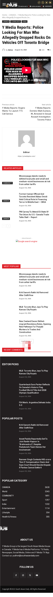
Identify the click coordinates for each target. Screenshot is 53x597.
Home (4, 15)
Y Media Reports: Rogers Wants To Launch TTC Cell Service (13, 111)
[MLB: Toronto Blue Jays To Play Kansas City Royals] (9, 310)
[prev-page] (4, 226)
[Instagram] (23, 575)
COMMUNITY (15, 21)
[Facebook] (16, 575)
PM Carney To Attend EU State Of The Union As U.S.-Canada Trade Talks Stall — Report (34, 214)
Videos (24, 21)
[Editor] (4, 50)
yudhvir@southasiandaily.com (26, 555)
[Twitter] (30, 575)
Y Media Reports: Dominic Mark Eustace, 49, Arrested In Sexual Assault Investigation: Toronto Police (40, 114)
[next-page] (8, 226)
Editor (10, 50)
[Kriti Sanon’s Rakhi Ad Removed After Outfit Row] (9, 296)
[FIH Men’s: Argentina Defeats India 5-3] (9, 406)
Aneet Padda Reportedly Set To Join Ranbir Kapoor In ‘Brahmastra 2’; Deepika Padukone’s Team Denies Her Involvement (33, 444)
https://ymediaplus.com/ (26, 156)
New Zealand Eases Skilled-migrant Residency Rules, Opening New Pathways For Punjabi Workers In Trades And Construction (35, 326)
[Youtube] (37, 575)
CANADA (12, 15)
